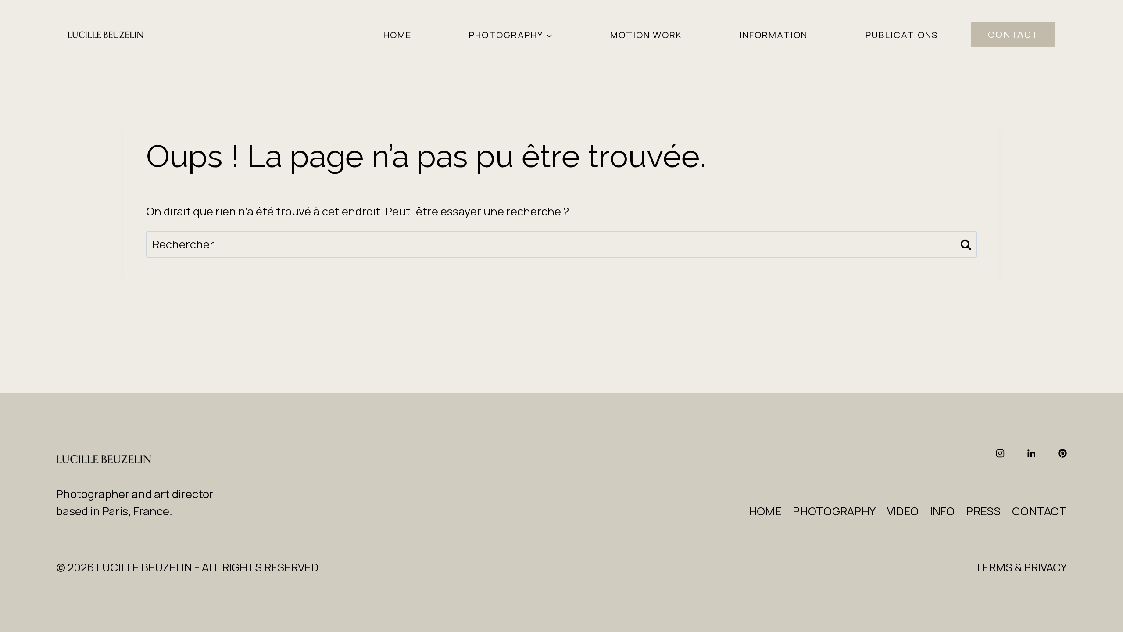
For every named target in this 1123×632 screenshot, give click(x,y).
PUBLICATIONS (901, 35)
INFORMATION (774, 35)
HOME (397, 35)
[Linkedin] (1031, 453)
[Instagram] (1000, 453)
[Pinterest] (1062, 453)
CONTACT (1013, 35)
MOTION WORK (646, 35)
